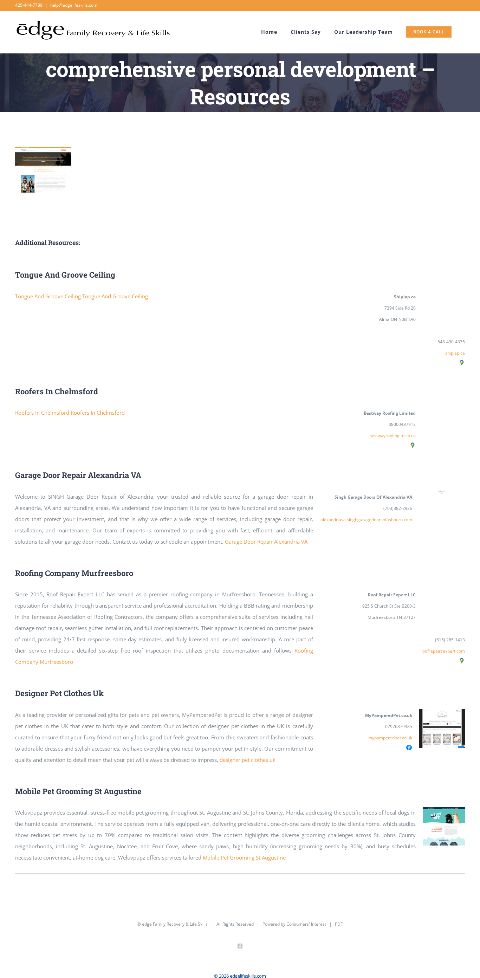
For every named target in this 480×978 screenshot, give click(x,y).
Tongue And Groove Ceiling (65, 275)
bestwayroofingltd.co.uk (392, 436)
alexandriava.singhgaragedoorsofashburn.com (366, 520)
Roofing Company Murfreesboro (74, 573)
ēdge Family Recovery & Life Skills (175, 924)
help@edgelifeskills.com (73, 5)
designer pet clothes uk (247, 759)
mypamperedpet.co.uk (390, 738)
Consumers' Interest (306, 924)
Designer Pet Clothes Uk (59, 693)
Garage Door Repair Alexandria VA (78, 475)
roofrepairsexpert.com (443, 651)
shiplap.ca (455, 353)
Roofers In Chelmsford (56, 391)
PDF (339, 924)
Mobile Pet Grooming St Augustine (78, 791)
